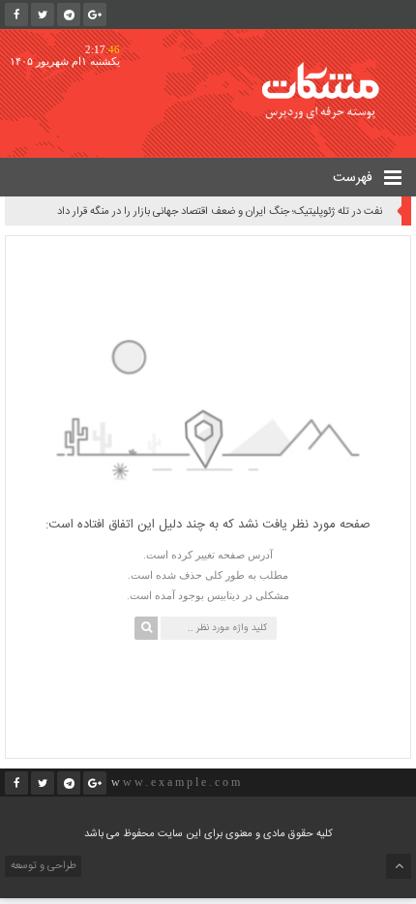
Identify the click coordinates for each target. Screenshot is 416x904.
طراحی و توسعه (42, 866)
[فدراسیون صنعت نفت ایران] (333, 90)
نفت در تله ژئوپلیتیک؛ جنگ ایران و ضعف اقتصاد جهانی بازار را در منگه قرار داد (219, 212)
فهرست (354, 178)
